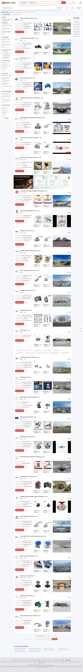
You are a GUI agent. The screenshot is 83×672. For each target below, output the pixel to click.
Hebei (4, 113)
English (9, 661)
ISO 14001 (5, 64)
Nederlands (62, 661)
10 (43, 635)
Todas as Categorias (7, 7)
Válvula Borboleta (19, 352)
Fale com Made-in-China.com (46, 660)
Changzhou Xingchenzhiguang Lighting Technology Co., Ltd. (34, 496)
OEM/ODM (5, 51)
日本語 (22, 661)
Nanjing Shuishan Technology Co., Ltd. (29, 556)
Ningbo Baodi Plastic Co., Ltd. (28, 476)
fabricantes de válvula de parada (33, 5)
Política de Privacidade (36, 660)
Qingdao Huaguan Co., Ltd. (27, 78)
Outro (4, 47)
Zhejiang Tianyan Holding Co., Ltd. (28, 417)
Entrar (80, 3)
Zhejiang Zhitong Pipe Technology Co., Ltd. (31, 98)
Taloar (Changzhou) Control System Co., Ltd (30, 615)
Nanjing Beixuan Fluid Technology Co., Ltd (29, 397)
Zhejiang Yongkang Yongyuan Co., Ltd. (30, 250)
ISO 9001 (5, 67)
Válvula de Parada (19, 350)
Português (39, 661)
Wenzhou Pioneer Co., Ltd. (27, 290)
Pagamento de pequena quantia (5, 57)
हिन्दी (66, 661)
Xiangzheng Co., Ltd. (26, 310)
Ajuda (67, 7)
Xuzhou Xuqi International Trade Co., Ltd (29, 270)
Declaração (20, 660)
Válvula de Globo (37, 350)
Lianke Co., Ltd (25, 330)
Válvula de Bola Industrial (55, 352)
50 (48, 635)
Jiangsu (5, 110)
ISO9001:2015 (6, 62)
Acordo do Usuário (27, 660)
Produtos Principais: (19, 23)
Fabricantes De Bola (77, 34)
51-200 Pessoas (6, 94)
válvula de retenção (47, 350)
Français (26, 661)
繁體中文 (18, 661)
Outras (4, 69)
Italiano (44, 661)
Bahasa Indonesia (41, 662)
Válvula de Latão (28, 350)
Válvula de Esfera (65, 352)
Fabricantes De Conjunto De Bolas (20, 648)
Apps (72, 7)
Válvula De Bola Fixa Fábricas (19, 651)
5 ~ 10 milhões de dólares (7, 87)
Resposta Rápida (6, 53)
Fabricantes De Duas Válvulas (19, 649)
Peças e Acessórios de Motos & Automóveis (6, 32)
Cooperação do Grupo (6, 45)
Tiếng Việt (78, 661)
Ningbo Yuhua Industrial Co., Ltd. (27, 576)
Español (30, 661)
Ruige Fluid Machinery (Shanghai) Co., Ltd (29, 357)
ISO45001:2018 (6, 65)
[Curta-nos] (66, 660)
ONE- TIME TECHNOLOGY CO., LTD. (29, 210)
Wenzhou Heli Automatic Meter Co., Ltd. (29, 38)
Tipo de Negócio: (18, 43)
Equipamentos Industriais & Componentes (7, 19)
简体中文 (13, 661)
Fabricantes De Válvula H (62, 648)
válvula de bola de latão (29, 352)
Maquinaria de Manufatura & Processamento (6, 23)
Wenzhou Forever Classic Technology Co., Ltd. (30, 137)
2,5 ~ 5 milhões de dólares (5, 78)
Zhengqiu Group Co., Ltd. (27, 230)
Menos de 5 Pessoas (6, 97)
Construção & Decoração (7, 29)
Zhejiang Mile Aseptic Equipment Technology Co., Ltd (32, 456)
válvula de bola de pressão (42, 352)
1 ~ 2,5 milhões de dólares (5, 84)
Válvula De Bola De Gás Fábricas (49, 649)
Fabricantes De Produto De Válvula (35, 649)
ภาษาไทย (70, 661)
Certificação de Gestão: (19, 28)
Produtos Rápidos (56, 660)
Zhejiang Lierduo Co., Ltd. (27, 595)
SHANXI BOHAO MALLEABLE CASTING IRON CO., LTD (32, 117)
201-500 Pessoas (6, 99)
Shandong (5, 108)
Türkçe (74, 661)
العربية (58, 661)
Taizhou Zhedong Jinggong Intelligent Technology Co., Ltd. (33, 191)
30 (45, 635)
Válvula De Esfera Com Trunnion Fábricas (35, 651)
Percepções (62, 660)
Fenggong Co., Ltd (25, 377)
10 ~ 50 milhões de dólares (6, 81)
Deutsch (35, 661)
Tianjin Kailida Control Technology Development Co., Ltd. (33, 536)
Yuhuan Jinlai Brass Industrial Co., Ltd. (29, 516)
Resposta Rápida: (18, 26)
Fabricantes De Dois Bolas (48, 648)
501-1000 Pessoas (6, 101)
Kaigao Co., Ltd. (25, 58)
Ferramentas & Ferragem (7, 26)
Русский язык (49, 661)
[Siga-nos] (68, 660)
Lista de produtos (6, 14)
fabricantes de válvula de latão (46, 5)
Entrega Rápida (6, 55)
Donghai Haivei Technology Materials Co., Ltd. (30, 157)
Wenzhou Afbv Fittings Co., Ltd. (28, 18)
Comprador (59, 7)
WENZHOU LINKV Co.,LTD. (27, 436)
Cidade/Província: (18, 48)
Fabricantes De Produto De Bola (34, 648)
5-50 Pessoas (6, 93)
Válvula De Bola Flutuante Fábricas (64, 649)
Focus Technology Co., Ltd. (39, 665)
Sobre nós (15, 660)
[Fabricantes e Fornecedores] (8, 2)
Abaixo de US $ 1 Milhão (7, 76)
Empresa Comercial (6, 40)
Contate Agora (20, 32)
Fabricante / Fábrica (6, 42)
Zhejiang (5, 107)
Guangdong (5, 112)
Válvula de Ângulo (57, 350)
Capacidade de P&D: (19, 24)
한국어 (54, 661)
